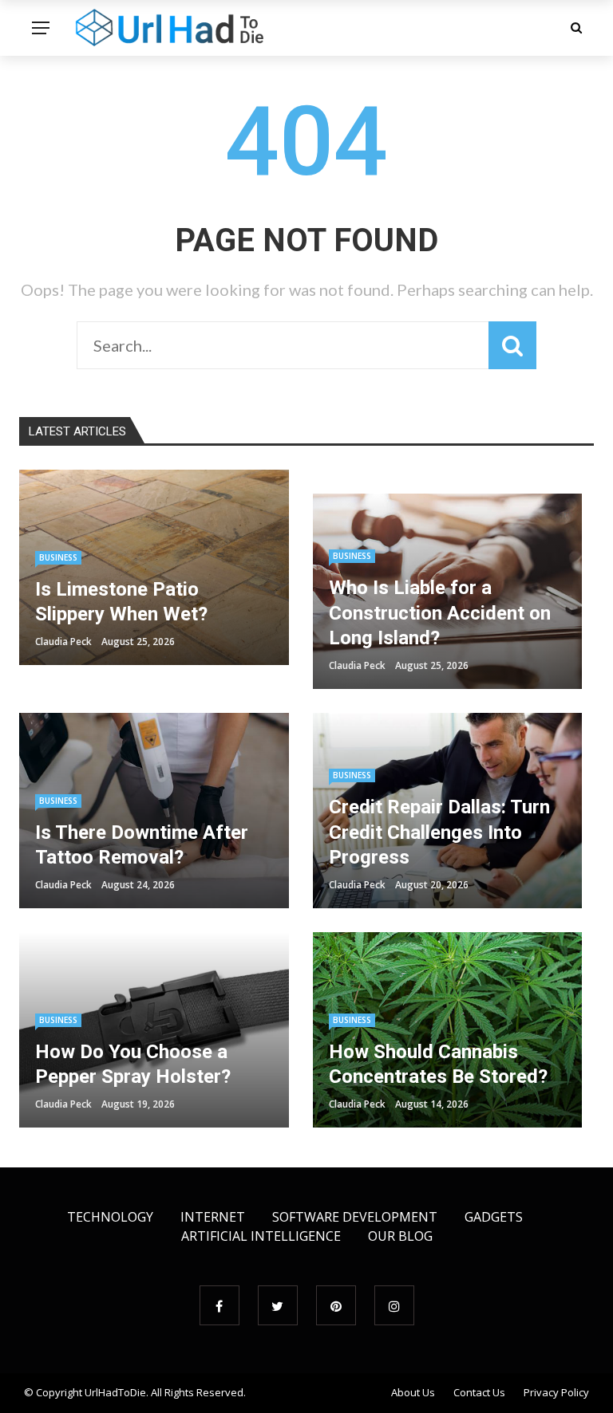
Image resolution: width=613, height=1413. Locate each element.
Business (58, 557)
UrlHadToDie (115, 1392)
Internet (212, 1217)
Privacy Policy (556, 1392)
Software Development (354, 1217)
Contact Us (479, 1392)
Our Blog (400, 1236)
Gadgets (494, 1217)
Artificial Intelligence (261, 1236)
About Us (413, 1392)
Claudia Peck (63, 641)
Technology (110, 1217)
